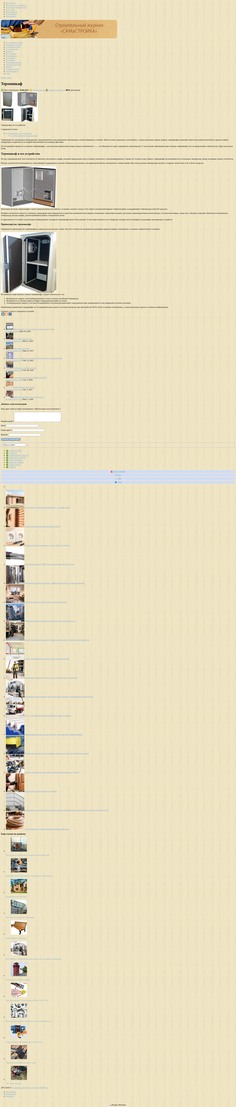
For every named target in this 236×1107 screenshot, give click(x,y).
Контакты (10, 1096)
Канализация (11, 56)
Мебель (9, 67)
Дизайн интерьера (13, 65)
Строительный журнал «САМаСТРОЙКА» (30, 1088)
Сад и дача (10, 10)
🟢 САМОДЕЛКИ (13, 451)
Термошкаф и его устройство (19, 133)
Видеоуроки (11, 16)
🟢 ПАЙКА (11, 467)
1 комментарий (12, 331)
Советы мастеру (12, 69)
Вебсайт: (4, 435)
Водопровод (11, 54)
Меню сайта (6, 78)
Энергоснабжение (13, 62)
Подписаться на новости (16, 5)
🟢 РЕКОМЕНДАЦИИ (16, 458)
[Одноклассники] (6, 314)
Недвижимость (12, 71)
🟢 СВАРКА (11, 453)
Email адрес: (6, 430)
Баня (8, 73)
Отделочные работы (14, 43)
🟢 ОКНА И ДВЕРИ (15, 462)
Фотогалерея (11, 14)
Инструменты (12, 12)
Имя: (3, 426)
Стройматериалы (13, 47)
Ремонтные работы (14, 45)
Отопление (10, 58)
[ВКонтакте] (2, 314)
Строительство (12, 49)
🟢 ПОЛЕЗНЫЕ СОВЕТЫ (17, 455)
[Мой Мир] (10, 314)
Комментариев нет (56, 90)
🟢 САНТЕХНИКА (14, 460)
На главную (11, 3)
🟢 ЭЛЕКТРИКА (13, 465)
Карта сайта (11, 1094)
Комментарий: (7, 421)
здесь (96, 146)
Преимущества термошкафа (24, 136)
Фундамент (10, 60)
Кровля (9, 51)
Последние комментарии (16, 7)
